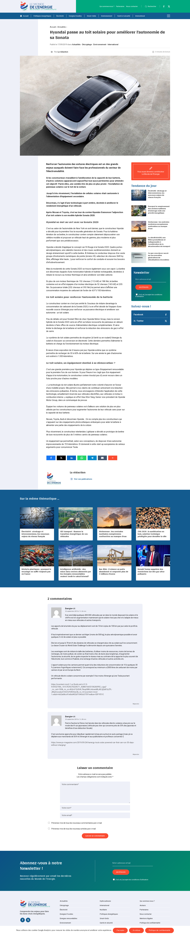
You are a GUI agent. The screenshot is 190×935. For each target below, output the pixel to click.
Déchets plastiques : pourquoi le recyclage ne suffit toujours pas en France (36, 571)
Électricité (60, 16)
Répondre (136, 704)
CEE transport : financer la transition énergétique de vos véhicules (74, 534)
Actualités (62, 27)
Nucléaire (103, 910)
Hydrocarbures (105, 901)
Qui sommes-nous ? (107, 6)
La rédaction (63, 52)
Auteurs (143, 905)
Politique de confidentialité (150, 923)
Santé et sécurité (123, 16)
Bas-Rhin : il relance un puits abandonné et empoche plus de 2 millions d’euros (113, 571)
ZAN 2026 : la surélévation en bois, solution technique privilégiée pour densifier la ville (152, 534)
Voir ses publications (83, 479)
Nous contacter (132, 6)
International (140, 16)
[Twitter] (167, 7)
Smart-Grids (91, 16)
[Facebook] (162, 7)
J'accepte (120, 930)
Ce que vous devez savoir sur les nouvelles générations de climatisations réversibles (158, 256)
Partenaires (120, 6)
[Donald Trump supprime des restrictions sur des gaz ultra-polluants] (153, 555)
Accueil (25, 16)
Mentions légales (146, 918)
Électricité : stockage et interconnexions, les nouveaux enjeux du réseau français (157, 194)
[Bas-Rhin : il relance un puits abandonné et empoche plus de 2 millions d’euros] (114, 555)
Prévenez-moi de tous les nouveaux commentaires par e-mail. (76, 823)
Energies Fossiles (75, 16)
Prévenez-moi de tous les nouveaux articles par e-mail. (73, 829)
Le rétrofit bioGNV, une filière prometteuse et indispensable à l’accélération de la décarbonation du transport (159, 242)
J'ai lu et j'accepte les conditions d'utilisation (148, 295)
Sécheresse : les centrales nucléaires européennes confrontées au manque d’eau (158, 225)
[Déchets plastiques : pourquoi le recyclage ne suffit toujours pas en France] (37, 555)
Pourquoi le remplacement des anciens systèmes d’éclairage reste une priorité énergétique (158, 209)
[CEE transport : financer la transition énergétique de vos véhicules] (76, 518)
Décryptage (87, 44)
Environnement (106, 16)
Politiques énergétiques (42, 16)
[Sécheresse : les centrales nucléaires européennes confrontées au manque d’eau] (114, 518)
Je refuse (136, 930)
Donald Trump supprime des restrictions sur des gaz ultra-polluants (151, 571)
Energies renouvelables (68, 918)
